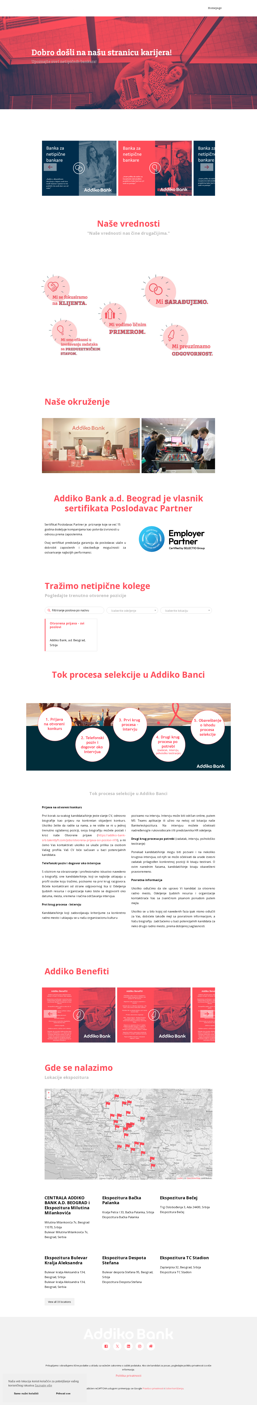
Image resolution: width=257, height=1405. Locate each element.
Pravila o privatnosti (153, 1388)
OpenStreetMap (194, 1178)
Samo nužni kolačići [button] (26, 1393)
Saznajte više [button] (43, 1385)
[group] (79, 168)
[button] (206, 167)
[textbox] (132, 610)
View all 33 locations (59, 1301)
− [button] (49, 1097)
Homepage (215, 8)
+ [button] (49, 1092)
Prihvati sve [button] (63, 1393)
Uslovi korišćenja (174, 1388)
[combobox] (132, 610)
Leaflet (180, 1178)
